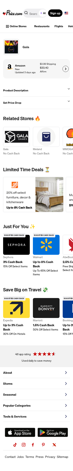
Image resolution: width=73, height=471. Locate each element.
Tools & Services (14, 416)
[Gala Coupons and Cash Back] (16, 141)
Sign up (55, 13)
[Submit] (26, 13)
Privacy (50, 456)
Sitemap (62, 456)
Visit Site (65, 69)
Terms (29, 456)
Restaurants (41, 26)
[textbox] (66, 13)
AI (44, 13)
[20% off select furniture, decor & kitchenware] (33, 194)
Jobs (20, 456)
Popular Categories (17, 405)
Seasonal (9, 394)
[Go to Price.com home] (13, 13)
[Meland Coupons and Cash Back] (46, 141)
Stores (7, 383)
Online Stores (18, 26)
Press (40, 456)
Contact (10, 456)
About (7, 372)
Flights (59, 26)
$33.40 (44, 68)
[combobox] (35, 13)
